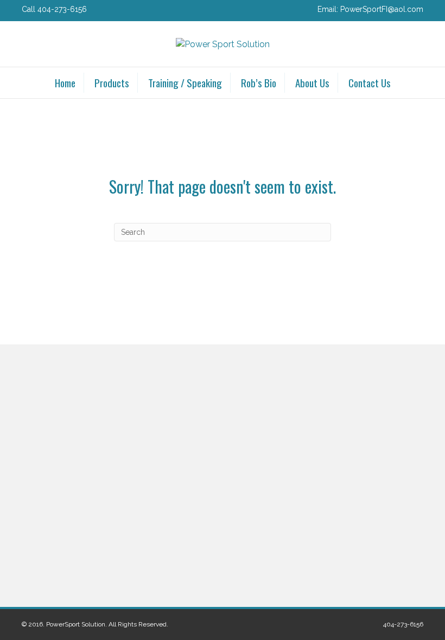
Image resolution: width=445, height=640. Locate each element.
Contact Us (369, 82)
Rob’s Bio (258, 82)
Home (65, 82)
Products (111, 82)
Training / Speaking (185, 82)
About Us (312, 82)
